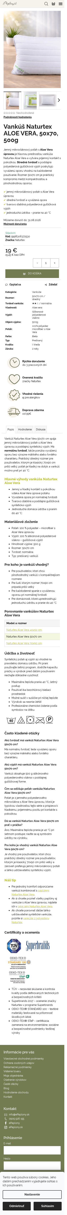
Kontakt (8, 1096)
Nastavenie (32, 1194)
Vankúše (36, 292)
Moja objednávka (13, 1075)
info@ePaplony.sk (19, 1114)
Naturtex (20, 240)
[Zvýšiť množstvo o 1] (54, 263)
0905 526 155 (16, 1118)
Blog (6, 1088)
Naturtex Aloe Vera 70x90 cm (24, 643)
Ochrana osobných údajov (19, 1063)
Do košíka (34, 273)
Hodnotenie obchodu (16, 1092)
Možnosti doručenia (15, 224)
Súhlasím (47, 1206)
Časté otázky (11, 1084)
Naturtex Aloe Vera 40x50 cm (24, 629)
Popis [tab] (11, 429)
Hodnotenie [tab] (25, 429)
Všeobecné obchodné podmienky (24, 1058)
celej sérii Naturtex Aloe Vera (35, 906)
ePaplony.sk (16, 1127)
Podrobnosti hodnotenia (18, 117)
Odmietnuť (16, 1206)
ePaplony (14, 1123)
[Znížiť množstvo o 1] (37, 263)
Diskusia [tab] (40, 429)
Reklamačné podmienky (18, 1067)
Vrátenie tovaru (12, 1071)
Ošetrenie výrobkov (15, 1079)
